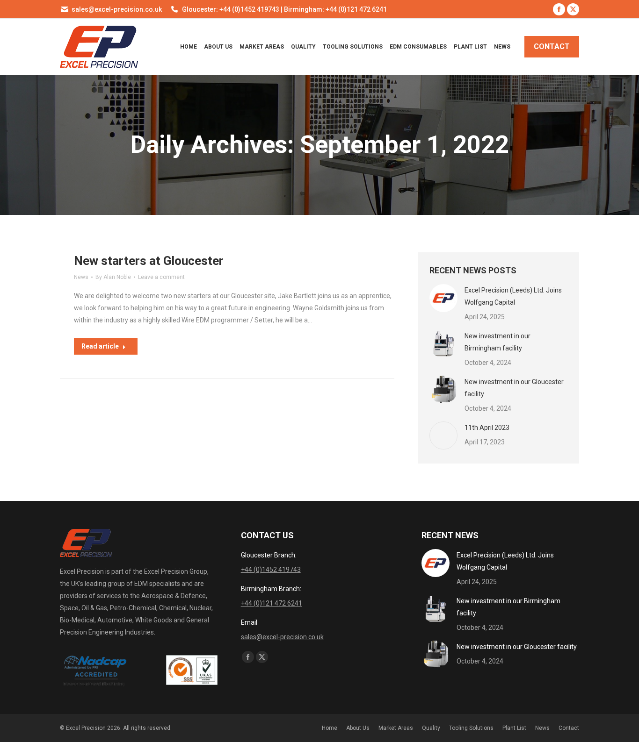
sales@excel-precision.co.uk (117, 9)
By (113, 277)
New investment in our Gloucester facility (514, 388)
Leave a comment (161, 277)
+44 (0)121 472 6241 (271, 603)
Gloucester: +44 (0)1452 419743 (230, 9)
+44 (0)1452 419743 (271, 569)
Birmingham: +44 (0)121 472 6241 (335, 9)
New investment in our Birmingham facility (497, 342)
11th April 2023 (487, 427)
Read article (100, 346)
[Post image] (443, 298)
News (81, 277)
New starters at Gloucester (149, 261)
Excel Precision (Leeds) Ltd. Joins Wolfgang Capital (513, 296)
